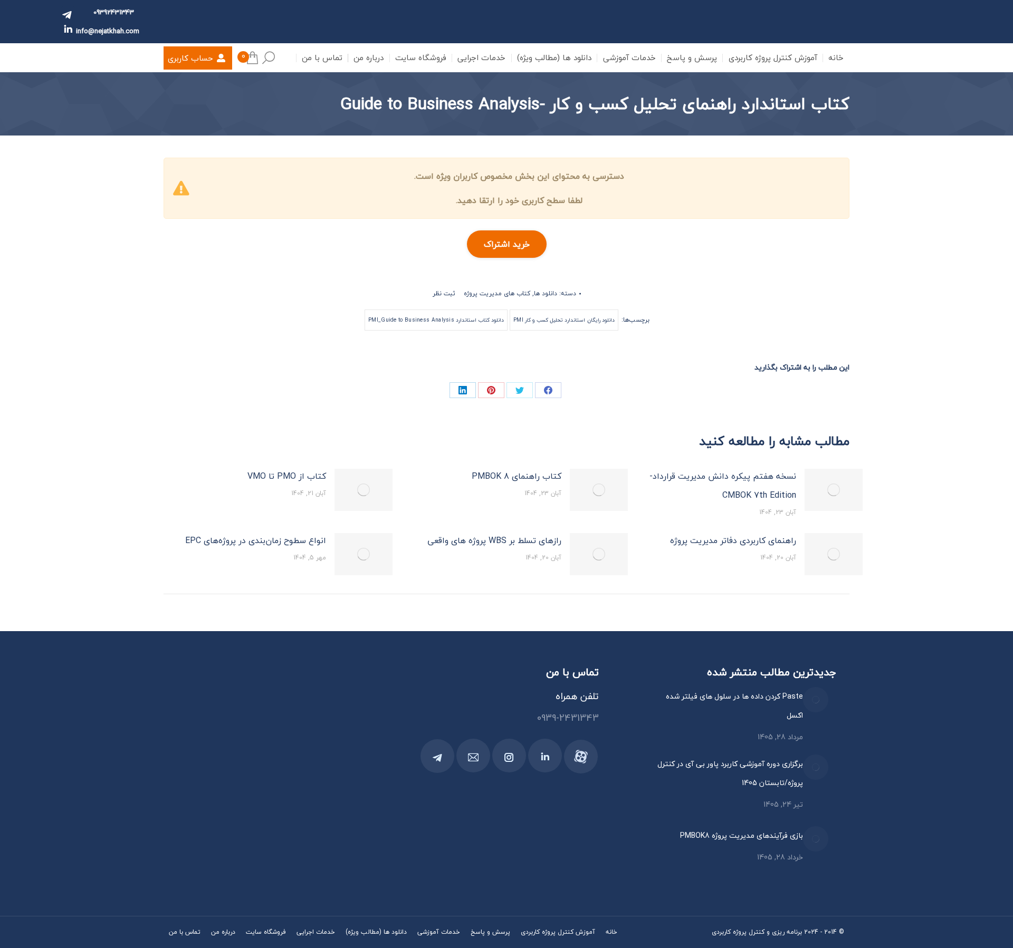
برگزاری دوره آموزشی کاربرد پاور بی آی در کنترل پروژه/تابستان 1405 (730, 773)
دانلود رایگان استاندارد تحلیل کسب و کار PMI (564, 319)
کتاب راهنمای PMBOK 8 (516, 476)
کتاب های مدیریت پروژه (497, 293)
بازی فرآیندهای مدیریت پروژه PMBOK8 (741, 835)
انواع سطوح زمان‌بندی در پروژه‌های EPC (255, 540)
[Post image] (834, 490)
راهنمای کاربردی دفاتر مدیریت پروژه (733, 540)
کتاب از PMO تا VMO (286, 476)
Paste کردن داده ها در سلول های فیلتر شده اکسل (734, 706)
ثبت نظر (444, 293)
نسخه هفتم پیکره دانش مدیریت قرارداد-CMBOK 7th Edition (722, 485)
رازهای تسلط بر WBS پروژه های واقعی (494, 540)
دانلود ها (545, 293)
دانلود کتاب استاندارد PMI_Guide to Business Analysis (436, 319)
